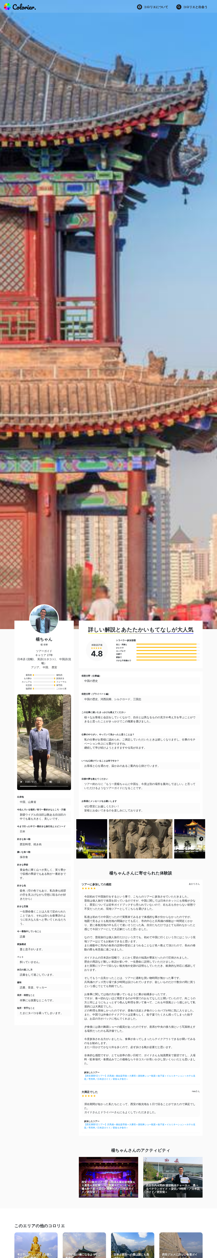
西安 (54, 667)
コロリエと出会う (195, 7)
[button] (80, 839)
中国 (45, 667)
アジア (35, 667)
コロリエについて (156, 7)
